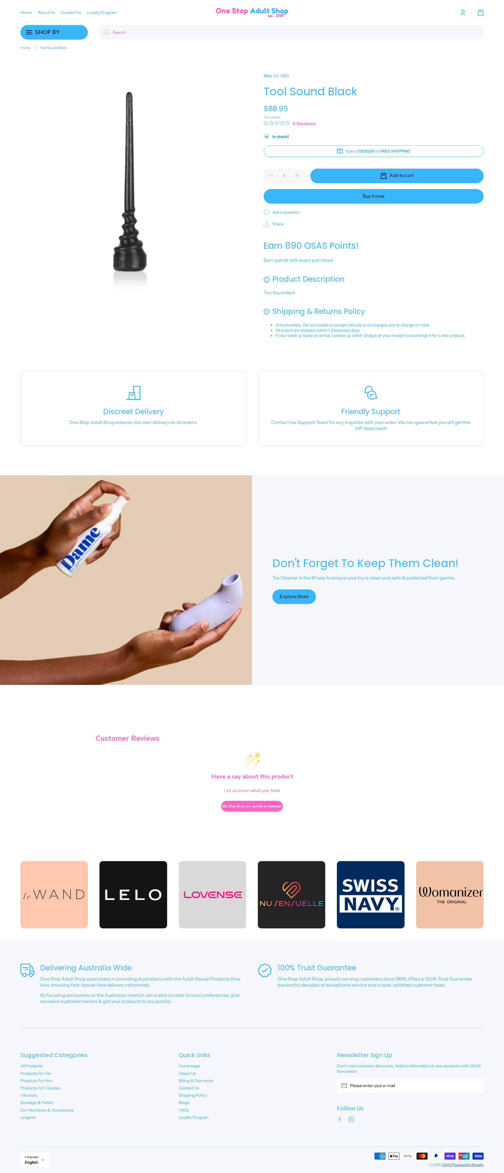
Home (25, 47)
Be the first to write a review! (252, 806)
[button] (481, 12)
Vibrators (28, 1095)
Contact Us (189, 1088)
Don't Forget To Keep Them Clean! (365, 563)
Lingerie (27, 1117)
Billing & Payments (196, 1080)
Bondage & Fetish (36, 1102)
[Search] (104, 32)
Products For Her (36, 1073)
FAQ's (184, 1110)
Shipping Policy (192, 1095)
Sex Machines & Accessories (47, 1110)
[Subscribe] (476, 1085)
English (31, 1162)
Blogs (184, 1102)
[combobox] (291, 32)
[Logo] (252, 12)
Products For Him (36, 1080)
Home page (189, 1065)
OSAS (447, 1165)
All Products (31, 1065)
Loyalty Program (194, 1117)
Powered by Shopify (468, 1165)
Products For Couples (40, 1088)
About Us (187, 1073)
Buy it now (373, 196)
